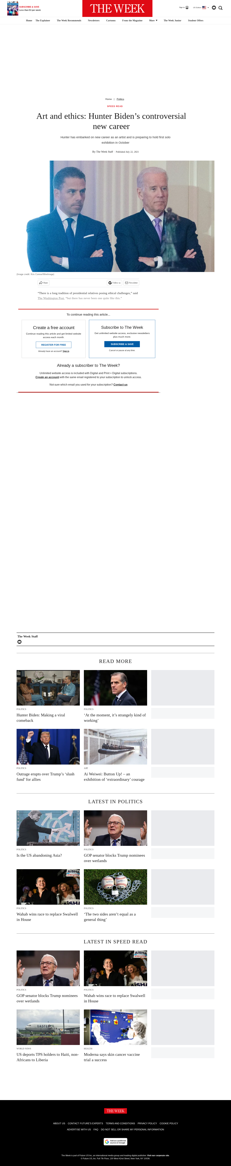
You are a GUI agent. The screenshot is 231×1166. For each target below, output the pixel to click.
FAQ (96, 1129)
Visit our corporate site (158, 1155)
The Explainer (43, 20)
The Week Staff (104, 151)
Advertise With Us (79, 1129)
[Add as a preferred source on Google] (115, 1141)
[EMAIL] (20, 642)
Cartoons (111, 20)
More (152, 20)
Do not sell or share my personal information (132, 1129)
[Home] (28, 20)
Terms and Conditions (120, 1123)
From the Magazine (132, 20)
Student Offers (195, 20)
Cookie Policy (169, 1123)
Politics (120, 99)
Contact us (120, 384)
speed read (115, 106)
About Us (59, 1123)
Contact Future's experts (85, 1123)
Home (108, 99)
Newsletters (93, 20)
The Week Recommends (69, 20)
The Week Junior (172, 20)
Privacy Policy (147, 1123)
